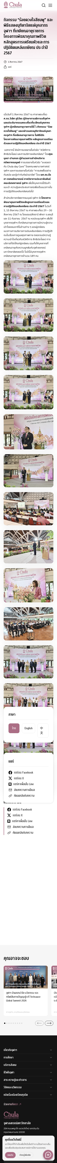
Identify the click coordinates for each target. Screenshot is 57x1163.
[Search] (44, 5)
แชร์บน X (17, 815)
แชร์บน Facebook (22, 809)
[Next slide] (49, 1023)
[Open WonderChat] (48, 1155)
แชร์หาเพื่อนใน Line (22, 821)
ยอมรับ (10, 1155)
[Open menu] (50, 5)
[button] (4, 1023)
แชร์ (9, 66)
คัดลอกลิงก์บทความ (23, 832)
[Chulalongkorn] (13, 5)
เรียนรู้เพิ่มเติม (25, 1155)
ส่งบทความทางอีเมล (23, 827)
